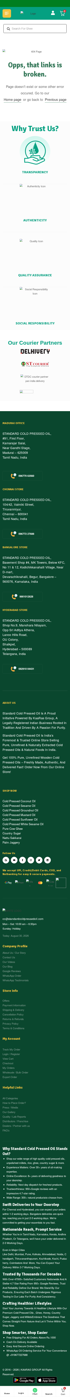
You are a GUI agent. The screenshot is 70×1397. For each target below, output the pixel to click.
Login (21, 1393)
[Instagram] (31, 860)
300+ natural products (33, 1197)
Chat (34, 1394)
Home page (12, 99)
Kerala (53, 1234)
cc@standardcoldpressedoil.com (23, 919)
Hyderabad (28, 1209)
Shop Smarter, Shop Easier (25, 1332)
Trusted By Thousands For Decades (32, 1274)
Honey (46, 1312)
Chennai (11, 1209)
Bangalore (35, 1214)
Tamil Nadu (29, 1234)
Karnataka (42, 1234)
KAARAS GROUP (31, 1369)
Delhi (10, 1254)
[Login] (21, 1390)
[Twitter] (39, 860)
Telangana (22, 1238)
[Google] (6, 860)
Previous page (55, 99)
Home (7, 1393)
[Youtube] (14, 860)
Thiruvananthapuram (26, 1258)
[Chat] (35, 1390)
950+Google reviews (36, 1189)
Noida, (60, 1254)
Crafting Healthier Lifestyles (27, 1303)
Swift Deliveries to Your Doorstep (31, 1204)
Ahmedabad (48, 1254)
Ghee (39, 1312)
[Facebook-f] (22, 860)
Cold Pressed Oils (23, 1312)
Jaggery (14, 1317)
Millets (28, 1317)
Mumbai (19, 1254)
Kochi (55, 1258)
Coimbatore (16, 1263)
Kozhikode (45, 1258)
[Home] (7, 1390)
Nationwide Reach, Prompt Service (32, 1229)
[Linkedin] (47, 860)
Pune (28, 1254)
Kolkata (36, 1254)
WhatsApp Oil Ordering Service (23, 1350)
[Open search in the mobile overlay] (35, 28)
